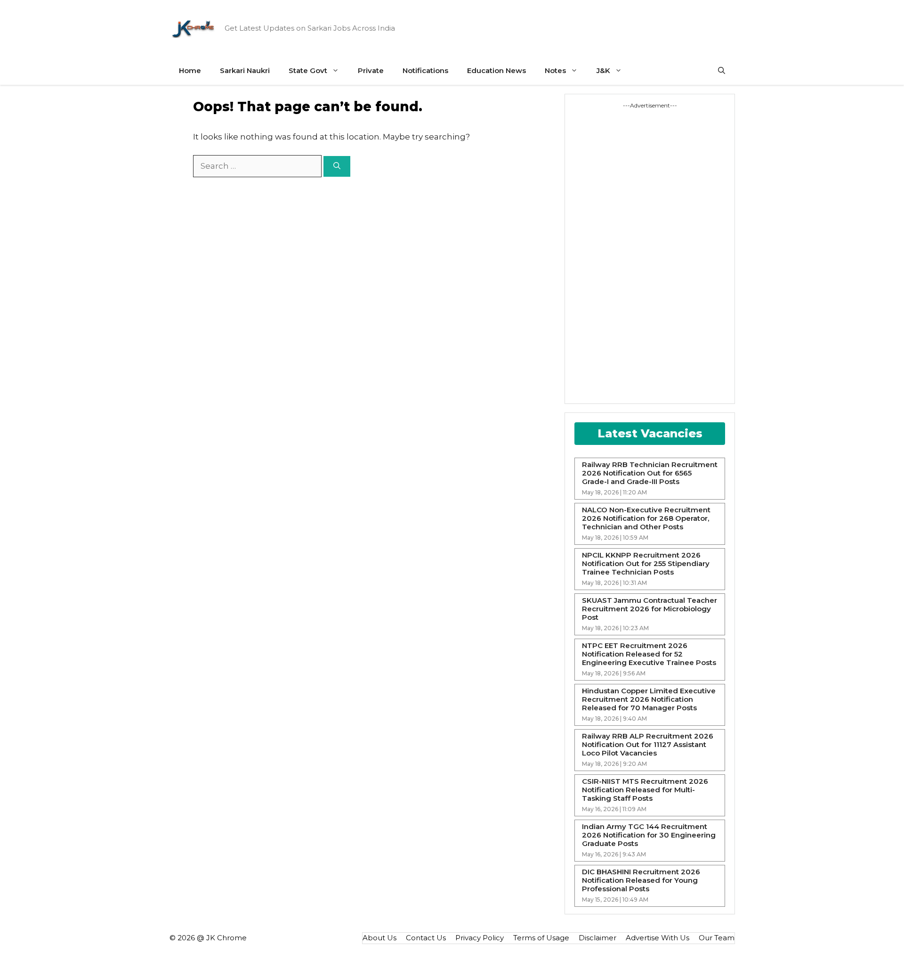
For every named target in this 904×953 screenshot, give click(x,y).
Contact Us (426, 937)
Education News (496, 70)
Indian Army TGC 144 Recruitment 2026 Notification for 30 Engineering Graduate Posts (649, 835)
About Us (379, 937)
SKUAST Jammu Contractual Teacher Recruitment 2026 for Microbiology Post (649, 609)
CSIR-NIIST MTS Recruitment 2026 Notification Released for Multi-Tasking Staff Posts (645, 790)
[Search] (336, 166)
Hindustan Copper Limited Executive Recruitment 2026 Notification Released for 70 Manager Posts (649, 699)
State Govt (308, 70)
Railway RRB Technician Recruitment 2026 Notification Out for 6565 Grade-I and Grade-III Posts (650, 473)
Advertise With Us (657, 937)
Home (190, 70)
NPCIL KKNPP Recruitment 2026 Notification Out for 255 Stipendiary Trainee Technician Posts (646, 563)
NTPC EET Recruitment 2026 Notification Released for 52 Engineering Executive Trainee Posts (649, 654)
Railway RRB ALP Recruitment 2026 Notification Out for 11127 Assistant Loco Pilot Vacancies (647, 744)
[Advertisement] (609, 251)
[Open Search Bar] (721, 71)
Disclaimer (597, 937)
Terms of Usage (541, 937)
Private (371, 70)
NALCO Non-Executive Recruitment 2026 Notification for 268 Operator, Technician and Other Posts (646, 518)
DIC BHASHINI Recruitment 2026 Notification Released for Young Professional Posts (641, 880)
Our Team (716, 937)
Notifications (425, 70)
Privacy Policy (479, 937)
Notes (555, 70)
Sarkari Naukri (245, 70)
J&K (603, 70)
